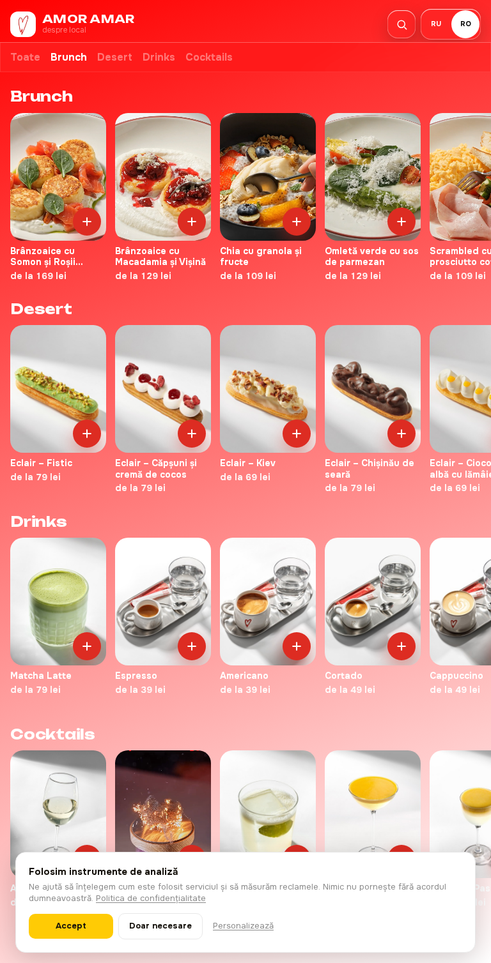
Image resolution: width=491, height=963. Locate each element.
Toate (25, 57)
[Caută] (401, 24)
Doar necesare (160, 925)
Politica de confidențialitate (151, 898)
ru (436, 23)
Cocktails (209, 57)
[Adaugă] (87, 222)
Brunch (69, 57)
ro (465, 23)
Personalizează (243, 925)
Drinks (159, 57)
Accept (71, 925)
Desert (114, 57)
